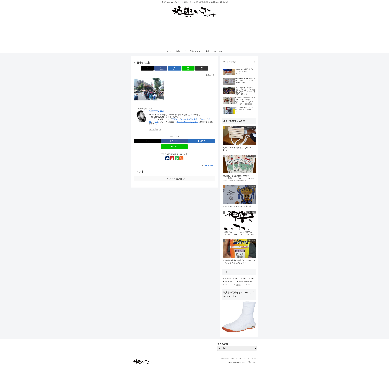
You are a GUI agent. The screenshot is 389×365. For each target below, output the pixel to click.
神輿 (203, 119)
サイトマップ (252, 359)
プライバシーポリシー (238, 359)
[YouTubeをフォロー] (153, 129)
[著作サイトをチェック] (150, 129)
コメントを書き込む (174, 178)
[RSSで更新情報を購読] (160, 129)
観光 (156, 122)
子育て (175, 119)
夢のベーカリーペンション (187, 122)
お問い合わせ (225, 359)
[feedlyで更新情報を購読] (156, 129)
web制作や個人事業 (189, 119)
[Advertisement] (194, 34)
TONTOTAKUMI (156, 111)
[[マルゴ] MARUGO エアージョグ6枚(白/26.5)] (239, 317)
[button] (201, 68)
